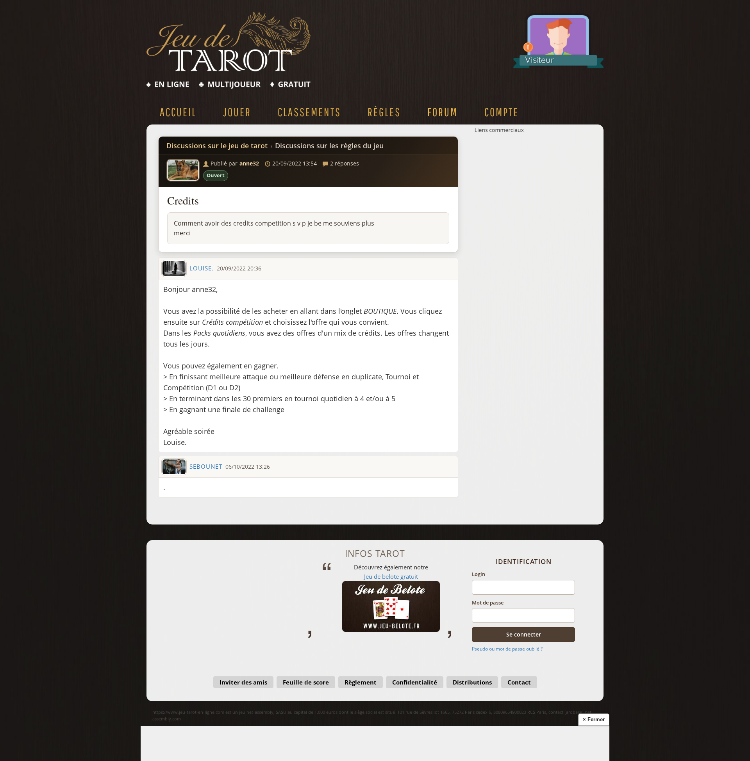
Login (478, 574)
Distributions (472, 682)
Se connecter (523, 634)
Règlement (361, 682)
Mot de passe (488, 602)
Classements (309, 112)
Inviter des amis (243, 682)
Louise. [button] (201, 268)
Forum (442, 112)
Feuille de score (306, 682)
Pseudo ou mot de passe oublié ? (507, 648)
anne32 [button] (249, 163)
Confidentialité (414, 682)
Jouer (237, 112)
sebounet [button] (205, 466)
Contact (519, 682)
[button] (183, 170)
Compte (501, 112)
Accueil (178, 112)
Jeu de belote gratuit (379, 576)
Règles (384, 112)
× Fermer (594, 719)
